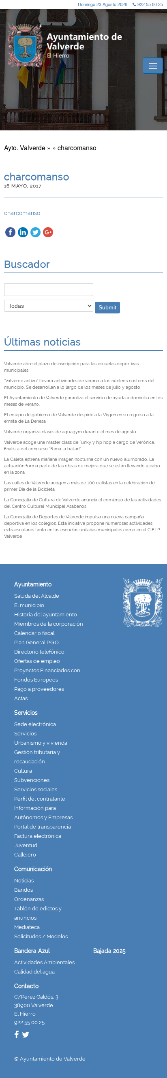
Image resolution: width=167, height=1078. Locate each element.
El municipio (29, 605)
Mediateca (27, 927)
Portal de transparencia (42, 827)
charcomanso (22, 213)
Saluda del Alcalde (36, 596)
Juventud (25, 845)
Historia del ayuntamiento (45, 614)
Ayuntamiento (32, 584)
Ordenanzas (29, 899)
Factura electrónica (37, 836)
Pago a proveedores (39, 689)
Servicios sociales (35, 789)
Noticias (24, 881)
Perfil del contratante (39, 799)
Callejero (25, 855)
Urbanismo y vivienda (40, 743)
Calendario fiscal (34, 633)
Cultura (23, 771)
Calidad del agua (34, 972)
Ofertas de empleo (37, 661)
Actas (21, 698)
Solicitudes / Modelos (41, 936)
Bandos (23, 890)
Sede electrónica (35, 724)
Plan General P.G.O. (37, 642)
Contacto (26, 986)
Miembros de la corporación (48, 624)
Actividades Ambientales (44, 962)
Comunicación (33, 869)
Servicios (26, 712)
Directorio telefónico (39, 652)
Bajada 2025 (109, 951)
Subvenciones (31, 780)
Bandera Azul (32, 951)
